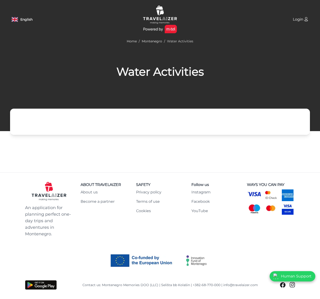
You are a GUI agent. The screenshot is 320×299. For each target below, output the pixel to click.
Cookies (143, 211)
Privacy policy (148, 192)
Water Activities (160, 71)
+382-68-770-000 (206, 285)
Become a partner (98, 201)
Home (132, 41)
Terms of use (148, 201)
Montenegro (152, 41)
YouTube (199, 211)
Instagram (201, 192)
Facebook (200, 201)
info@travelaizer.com (240, 285)
